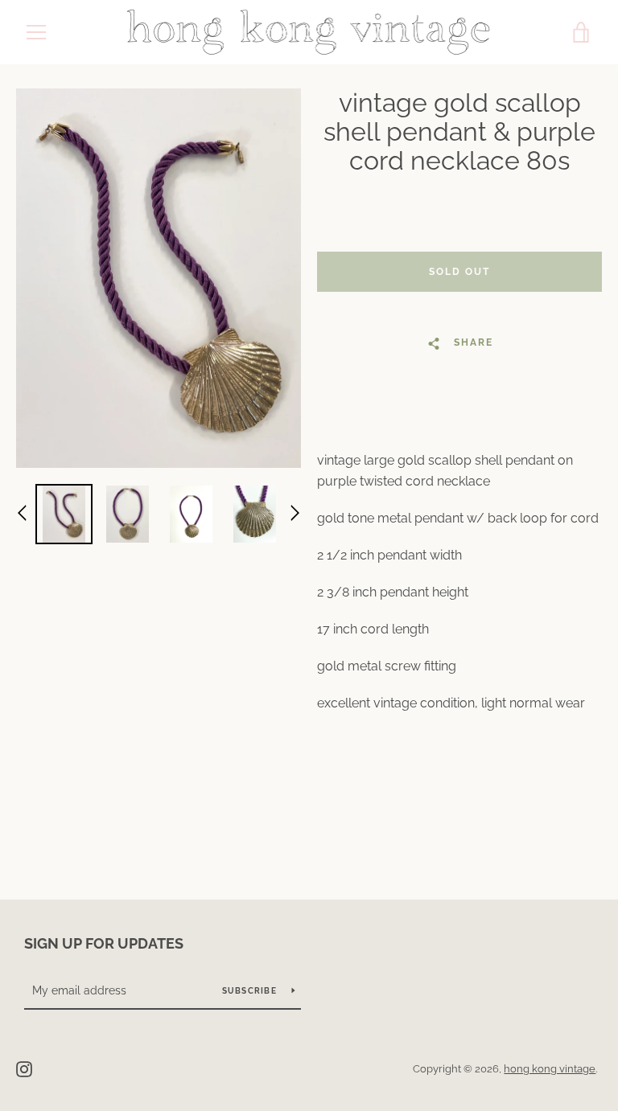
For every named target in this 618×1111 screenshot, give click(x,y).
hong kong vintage (549, 1069)
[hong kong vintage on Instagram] (24, 1068)
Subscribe (251, 990)
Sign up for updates (103, 943)
